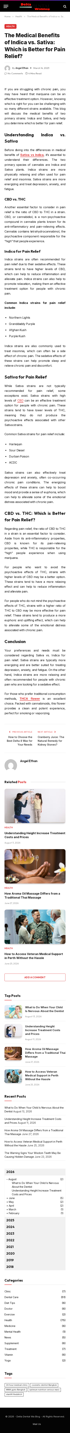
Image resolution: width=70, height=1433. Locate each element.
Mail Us (37, 1424)
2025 (10, 1220)
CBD (20, 400)
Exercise (9, 1314)
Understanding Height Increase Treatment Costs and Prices (42, 1030)
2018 (10, 1267)
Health (10, 26)
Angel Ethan (21, 68)
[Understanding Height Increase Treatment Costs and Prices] (35, 806)
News (7, 1337)
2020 (10, 1253)
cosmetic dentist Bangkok (44, 1385)
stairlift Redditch (14, 1394)
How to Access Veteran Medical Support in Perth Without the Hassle (41, 1075)
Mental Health (12, 1331)
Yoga (7, 1360)
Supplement (11, 1343)
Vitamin (8, 1354)
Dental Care (11, 1297)
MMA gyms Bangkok (15, 1390)
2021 (10, 1247)
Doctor (8, 1308)
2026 (10, 1172)
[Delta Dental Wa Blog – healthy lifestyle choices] (35, 6)
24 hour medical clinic (17, 1385)
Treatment (10, 1348)
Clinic (7, 1291)
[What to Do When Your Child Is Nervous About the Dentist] (13, 1012)
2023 (10, 1233)
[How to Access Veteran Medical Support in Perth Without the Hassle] (35, 927)
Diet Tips (9, 1302)
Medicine (9, 1325)
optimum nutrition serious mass (44, 1390)
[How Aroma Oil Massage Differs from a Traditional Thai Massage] (35, 866)
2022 (10, 1240)
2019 (10, 1260)
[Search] (64, 6)
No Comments (15, 73)
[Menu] (6, 6)
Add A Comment (35, 977)
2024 (10, 1227)
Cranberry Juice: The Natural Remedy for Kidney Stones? (51, 740)
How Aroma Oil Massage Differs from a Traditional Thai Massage (45, 1052)
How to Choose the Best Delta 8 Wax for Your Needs (19, 740)
